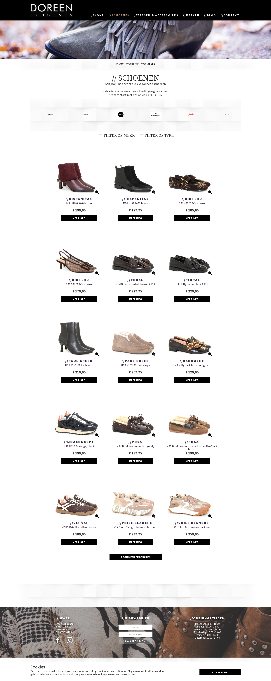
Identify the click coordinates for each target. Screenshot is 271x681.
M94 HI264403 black (135, 203)
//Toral (135, 280)
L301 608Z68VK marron (79, 284)
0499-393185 (65, 632)
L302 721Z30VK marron (192, 203)
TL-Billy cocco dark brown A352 (135, 284)
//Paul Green (79, 361)
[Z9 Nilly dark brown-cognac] (192, 334)
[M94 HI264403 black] (135, 172)
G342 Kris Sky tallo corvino (79, 527)
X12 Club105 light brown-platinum (135, 527)
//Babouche (192, 361)
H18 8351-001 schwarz (79, 365)
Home (99, 15)
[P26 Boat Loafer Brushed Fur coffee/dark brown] (192, 415)
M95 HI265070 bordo (79, 203)
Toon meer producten (135, 557)
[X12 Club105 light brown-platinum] (135, 496)
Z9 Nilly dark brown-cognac (192, 365)
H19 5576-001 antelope (135, 365)
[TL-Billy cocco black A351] (192, 253)
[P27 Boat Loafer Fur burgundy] (135, 415)
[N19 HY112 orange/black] (79, 415)
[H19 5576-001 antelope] (135, 334)
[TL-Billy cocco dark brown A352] (135, 253)
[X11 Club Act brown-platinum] (192, 496)
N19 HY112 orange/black (79, 446)
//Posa (135, 442)
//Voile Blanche (135, 523)
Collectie (133, 64)
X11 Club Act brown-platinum (192, 527)
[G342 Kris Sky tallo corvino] (79, 496)
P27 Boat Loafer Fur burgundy (135, 446)
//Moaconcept (79, 442)
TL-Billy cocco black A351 (192, 284)
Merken (192, 15)
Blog (211, 15)
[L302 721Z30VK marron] (192, 172)
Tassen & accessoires (157, 15)
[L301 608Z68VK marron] (79, 253)
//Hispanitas (79, 199)
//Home (120, 64)
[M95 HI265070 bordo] (79, 172)
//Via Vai (79, 523)
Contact (232, 15)
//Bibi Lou (192, 199)
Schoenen (121, 15)
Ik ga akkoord (220, 672)
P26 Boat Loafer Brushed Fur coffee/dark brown (192, 448)
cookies (112, 671)
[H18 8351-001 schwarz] (79, 334)
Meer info (78, 218)
